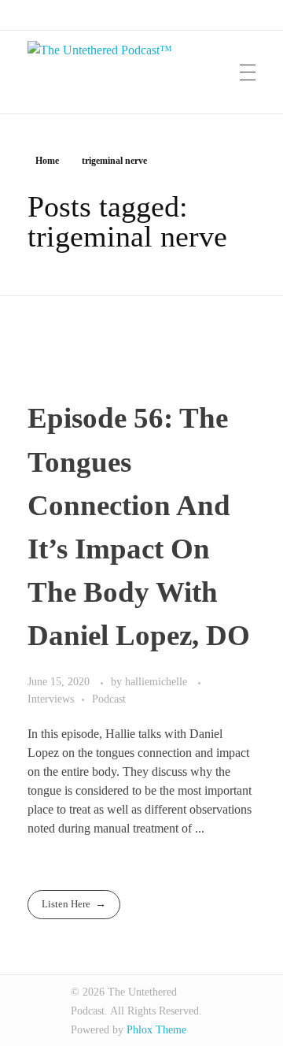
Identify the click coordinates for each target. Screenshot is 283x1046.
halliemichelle (157, 681)
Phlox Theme (156, 1030)
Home (47, 160)
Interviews (51, 698)
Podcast (109, 698)
